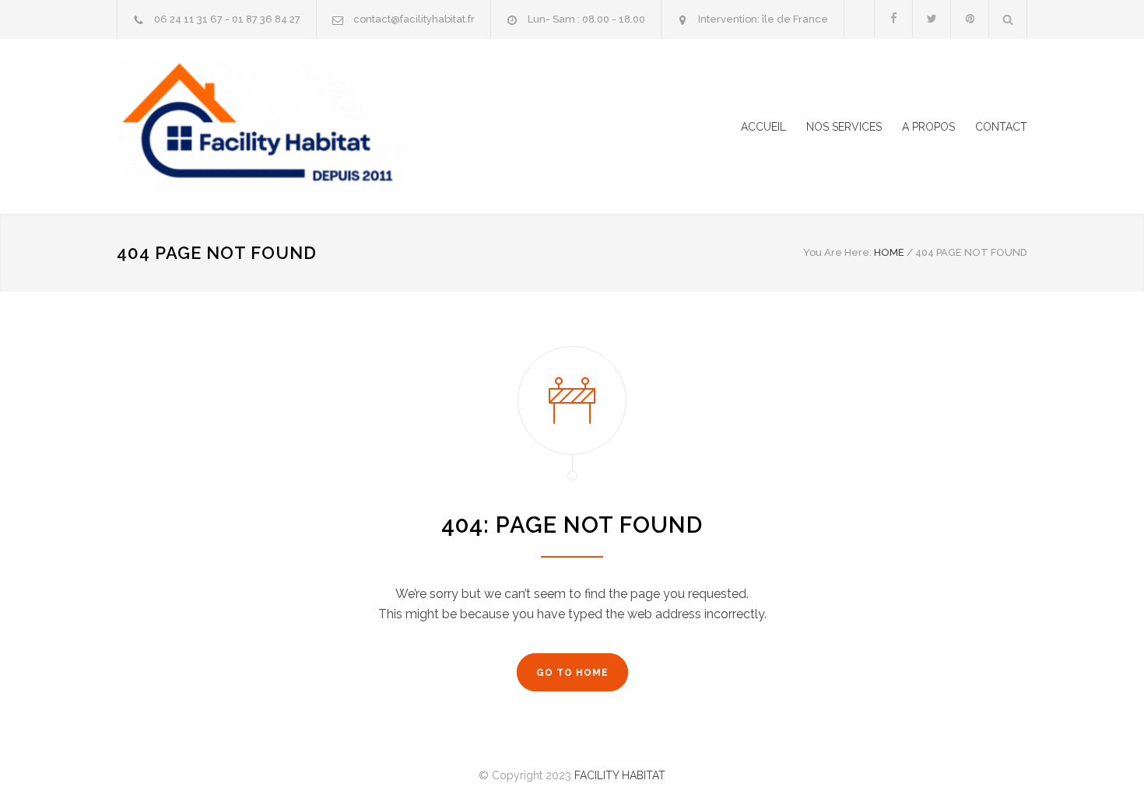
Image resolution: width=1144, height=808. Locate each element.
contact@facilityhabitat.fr (414, 19)
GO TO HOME (572, 672)
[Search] (1008, 19)
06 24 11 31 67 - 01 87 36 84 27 (227, 19)
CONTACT (1001, 127)
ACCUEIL (763, 127)
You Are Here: (837, 252)
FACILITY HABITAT (619, 775)
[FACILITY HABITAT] (261, 126)
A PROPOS (928, 127)
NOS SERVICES (844, 127)
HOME (889, 252)
